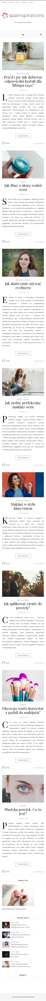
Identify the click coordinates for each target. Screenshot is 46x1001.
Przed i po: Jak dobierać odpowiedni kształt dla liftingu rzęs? (23, 81)
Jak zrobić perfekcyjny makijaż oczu (23, 404)
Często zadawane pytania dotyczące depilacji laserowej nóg (20, 965)
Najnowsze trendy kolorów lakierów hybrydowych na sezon (19, 945)
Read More (23, 136)
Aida (7, 143)
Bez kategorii (23, 73)
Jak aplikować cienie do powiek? (23, 605)
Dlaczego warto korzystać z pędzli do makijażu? (23, 710)
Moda (31, 2)
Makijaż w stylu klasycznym (23, 506)
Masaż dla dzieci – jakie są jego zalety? (19, 955)
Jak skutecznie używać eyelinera (23, 285)
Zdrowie (11, 2)
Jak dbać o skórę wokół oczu (23, 187)
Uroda (4, 2)
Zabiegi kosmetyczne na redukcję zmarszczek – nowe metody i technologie (20, 926)
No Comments (39, 143)
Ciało (18, 2)
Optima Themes (29, 997)
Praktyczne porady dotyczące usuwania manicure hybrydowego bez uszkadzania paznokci (20, 936)
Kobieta (24, 2)
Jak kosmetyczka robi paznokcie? (14, 909)
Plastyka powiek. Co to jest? (23, 811)
